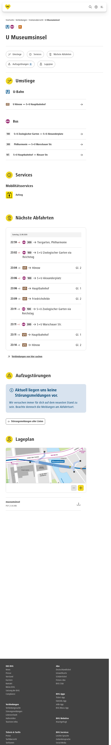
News (8, 670)
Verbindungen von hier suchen (27, 357)
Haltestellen (11, 718)
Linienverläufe (11, 715)
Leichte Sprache (62, 736)
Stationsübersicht (36, 20)
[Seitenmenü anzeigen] (102, 7)
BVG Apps (60, 694)
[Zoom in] (81, 488)
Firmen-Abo (60, 680)
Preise (8, 736)
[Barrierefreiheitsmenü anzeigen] (96, 7)
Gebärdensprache (63, 739)
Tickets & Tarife (13, 732)
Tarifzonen (10, 743)
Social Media (61, 743)
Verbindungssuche (13, 708)
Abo (58, 666)
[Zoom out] (74, 488)
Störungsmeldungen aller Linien (27, 421)
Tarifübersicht (11, 739)
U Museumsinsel (52, 20)
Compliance (10, 694)
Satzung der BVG (13, 691)
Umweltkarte (61, 673)
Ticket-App (60, 698)
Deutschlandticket (63, 670)
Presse (8, 673)
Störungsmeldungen (14, 711)
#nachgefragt (61, 722)
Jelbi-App (59, 705)
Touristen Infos (12, 722)
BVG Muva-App (62, 708)
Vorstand (9, 677)
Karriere (9, 680)
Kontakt (9, 684)
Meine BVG (10, 687)
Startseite (10, 20)
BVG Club (60, 684)
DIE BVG (9, 666)
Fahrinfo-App (61, 701)
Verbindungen (21, 20)
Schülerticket (61, 677)
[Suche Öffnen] (90, 7)
